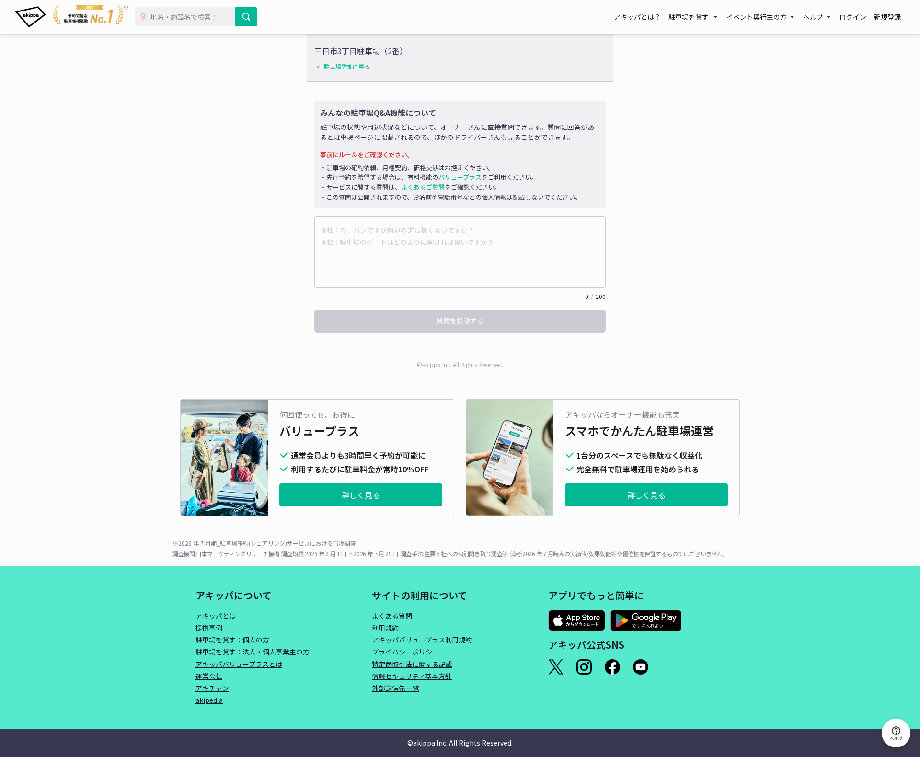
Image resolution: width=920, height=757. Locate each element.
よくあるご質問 (423, 187)
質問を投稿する (460, 320)
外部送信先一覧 (395, 688)
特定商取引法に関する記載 (412, 664)
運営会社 (209, 676)
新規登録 (887, 17)
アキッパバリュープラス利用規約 (422, 639)
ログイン (853, 17)
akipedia (209, 700)
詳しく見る (361, 495)
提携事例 (209, 627)
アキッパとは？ (637, 17)
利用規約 (385, 627)
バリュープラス (460, 177)
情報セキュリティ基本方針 (412, 676)
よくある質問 (392, 615)
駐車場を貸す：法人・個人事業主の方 (253, 651)
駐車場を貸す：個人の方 (232, 639)
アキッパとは (216, 615)
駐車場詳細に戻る (347, 66)
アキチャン (212, 688)
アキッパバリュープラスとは (239, 664)
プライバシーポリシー (405, 651)
